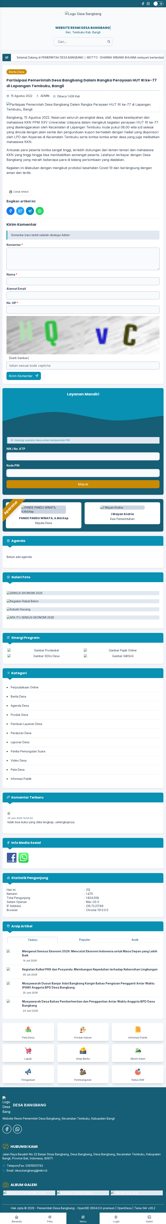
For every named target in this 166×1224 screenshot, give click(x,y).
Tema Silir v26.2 (144, 1208)
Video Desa (19, 760)
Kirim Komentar (21, 376)
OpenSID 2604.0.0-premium (96, 1208)
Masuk (83, 484)
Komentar (14, 244)
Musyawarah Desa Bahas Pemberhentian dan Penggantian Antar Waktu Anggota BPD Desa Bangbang (88, 1003)
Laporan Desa (20, 742)
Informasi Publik (21, 778)
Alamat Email (16, 288)
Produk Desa (19, 714)
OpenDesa (124, 1208)
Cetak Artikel (21, 191)
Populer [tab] (84, 939)
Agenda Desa (20, 705)
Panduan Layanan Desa (26, 724)
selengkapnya (64, 815)
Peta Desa (17, 769)
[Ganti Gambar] (19, 358)
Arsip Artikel (21, 926)
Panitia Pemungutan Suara (28, 751)
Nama (11, 274)
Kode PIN (12, 465)
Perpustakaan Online (24, 687)
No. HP (12, 303)
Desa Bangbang (63, 1208)
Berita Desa (16, 72)
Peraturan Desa (21, 733)
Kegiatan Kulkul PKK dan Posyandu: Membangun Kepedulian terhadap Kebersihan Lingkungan (89, 969)
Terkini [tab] (32, 940)
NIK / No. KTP (15, 448)
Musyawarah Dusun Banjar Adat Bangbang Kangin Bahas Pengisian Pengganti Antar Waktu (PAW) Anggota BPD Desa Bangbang (88, 985)
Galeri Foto (20, 577)
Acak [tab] (135, 939)
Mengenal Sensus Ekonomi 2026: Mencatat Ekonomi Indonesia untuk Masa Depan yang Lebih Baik (89, 953)
